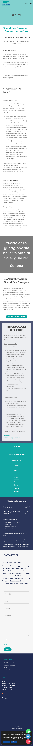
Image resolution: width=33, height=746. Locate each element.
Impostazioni (23, 741)
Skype (5, 667)
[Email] (28, 741)
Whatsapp (6, 669)
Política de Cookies (16, 728)
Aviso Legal (16, 726)
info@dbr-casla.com (9, 665)
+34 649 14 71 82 (9, 663)
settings (23, 738)
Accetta (6, 741)
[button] (28, 3)
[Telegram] (28, 736)
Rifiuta (14, 741)
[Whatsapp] (28, 731)
